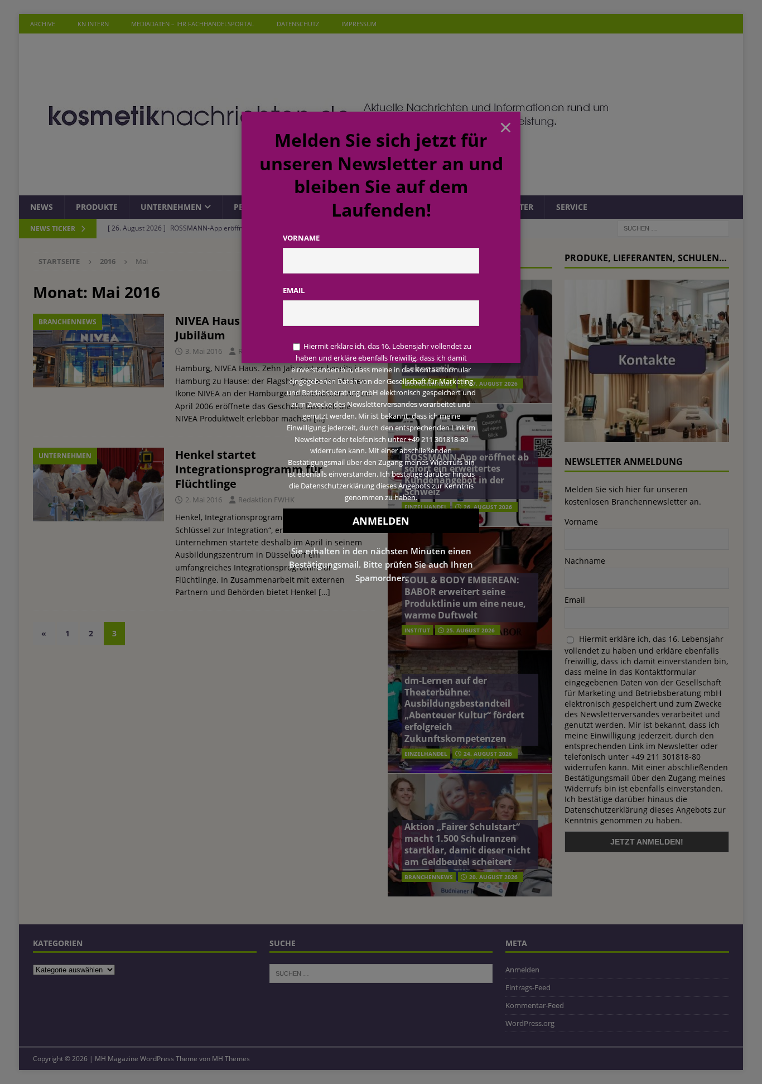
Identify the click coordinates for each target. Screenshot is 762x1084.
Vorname (301, 238)
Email (294, 290)
